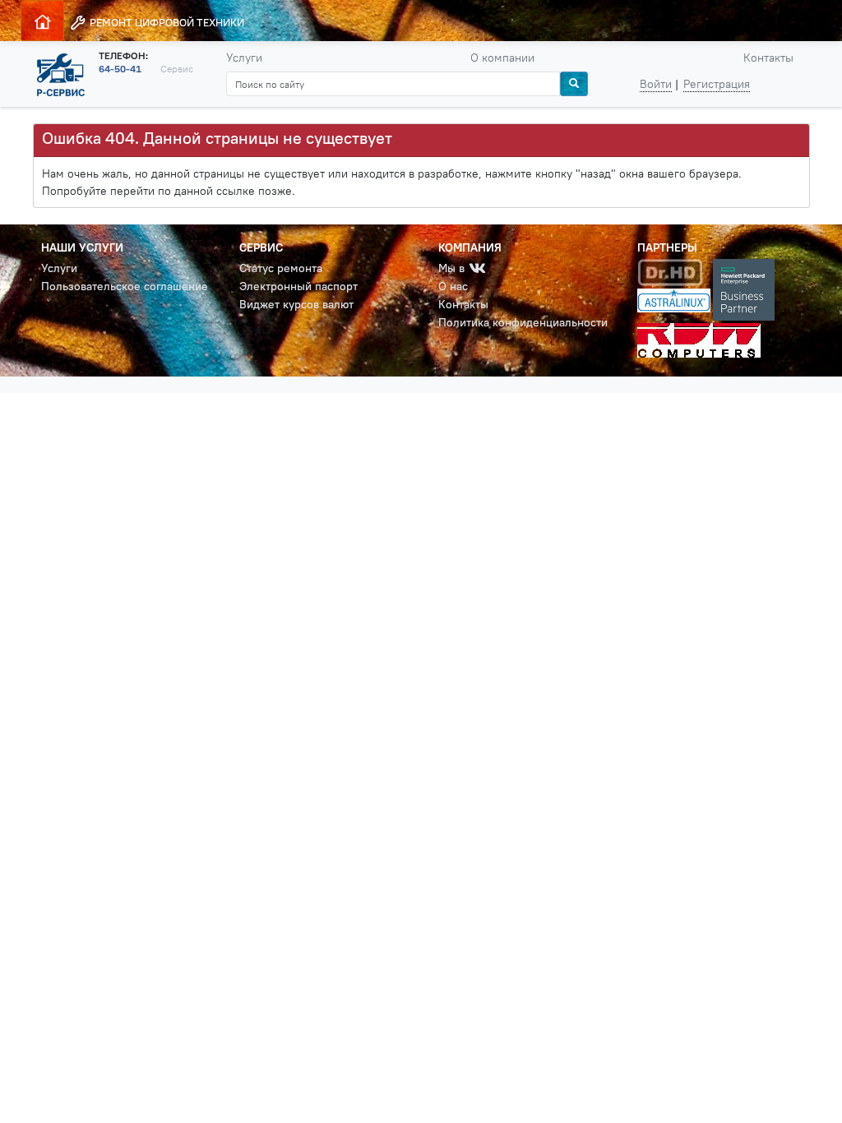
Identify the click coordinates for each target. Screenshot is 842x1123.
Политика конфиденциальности (523, 322)
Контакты (768, 57)
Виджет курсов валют (296, 304)
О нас (453, 286)
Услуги (244, 57)
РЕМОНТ (165, 22)
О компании (502, 57)
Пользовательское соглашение (124, 286)
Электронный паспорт (298, 286)
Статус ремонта (280, 268)
